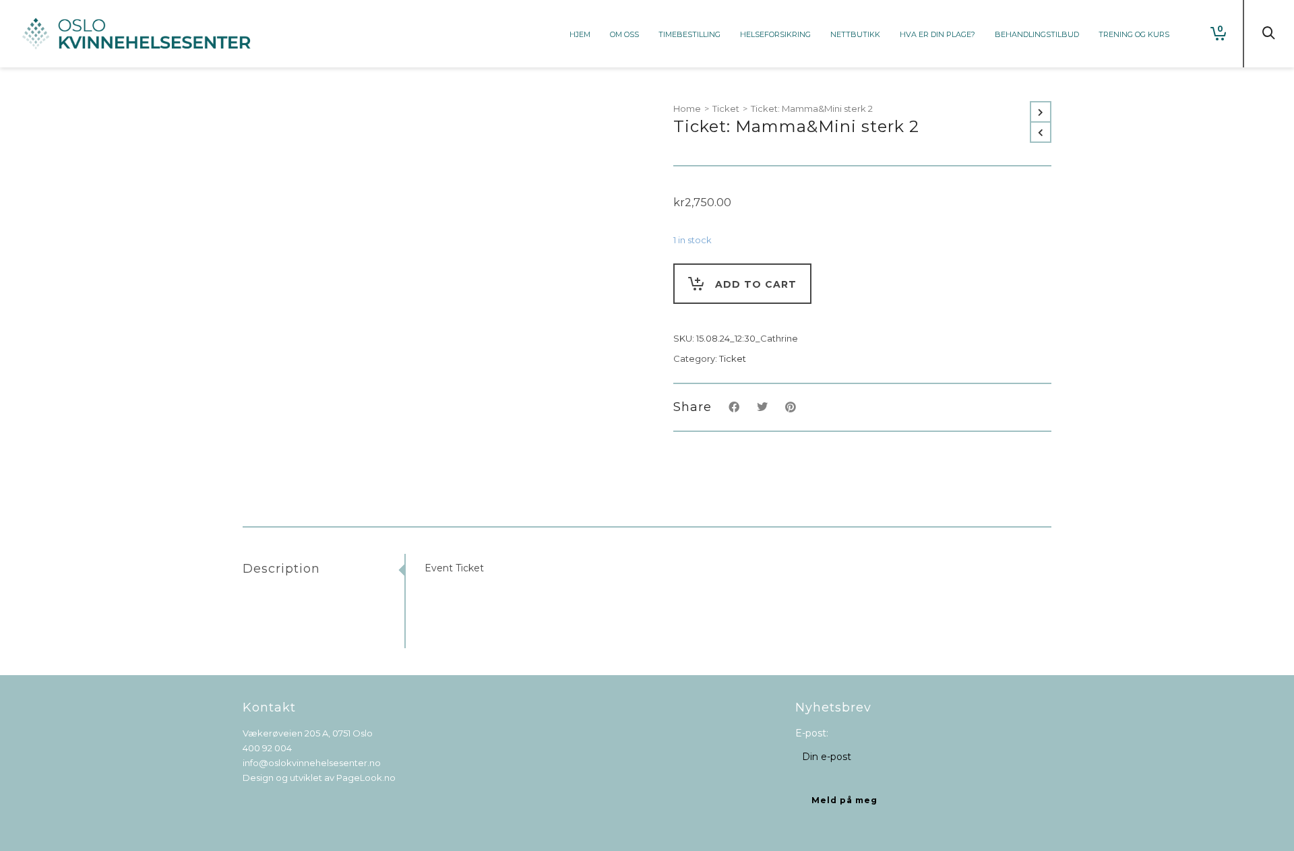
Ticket (725, 108)
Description (281, 568)
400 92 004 (267, 748)
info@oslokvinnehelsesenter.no (312, 762)
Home (687, 108)
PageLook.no (366, 777)
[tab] (323, 569)
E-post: (811, 733)
